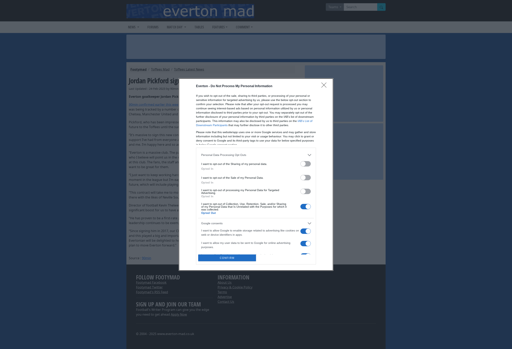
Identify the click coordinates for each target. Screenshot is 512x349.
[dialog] (256, 175)
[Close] (325, 86)
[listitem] (256, 155)
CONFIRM (227, 257)
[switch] (305, 164)
